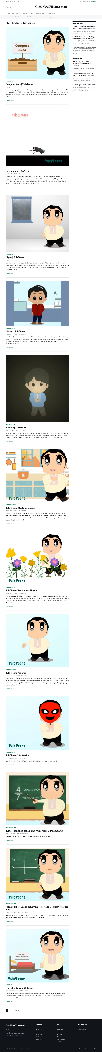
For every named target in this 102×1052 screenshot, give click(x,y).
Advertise (59, 1036)
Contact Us (60, 1041)
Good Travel (39, 1039)
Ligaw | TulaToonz (15, 257)
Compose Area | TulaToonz (19, 84)
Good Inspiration (11, 81)
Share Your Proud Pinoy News (65, 1032)
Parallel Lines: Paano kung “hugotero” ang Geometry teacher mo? (37, 908)
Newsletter (93, 1)
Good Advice (39, 1036)
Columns (24, 13)
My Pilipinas (60, 1029)
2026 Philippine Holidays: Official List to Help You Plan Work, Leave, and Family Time (83, 75)
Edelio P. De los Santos (20, 87)
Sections (15, 13)
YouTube (94, 1048)
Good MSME (51, 13)
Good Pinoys (39, 1034)
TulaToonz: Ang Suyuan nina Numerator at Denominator (34, 830)
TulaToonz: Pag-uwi (16, 672)
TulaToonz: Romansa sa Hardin (22, 590)
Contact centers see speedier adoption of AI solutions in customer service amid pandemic (84, 48)
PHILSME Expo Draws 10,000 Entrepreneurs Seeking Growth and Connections (82, 63)
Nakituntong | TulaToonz (18, 171)
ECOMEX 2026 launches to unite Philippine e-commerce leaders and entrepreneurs (33, 17)
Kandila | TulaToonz (16, 427)
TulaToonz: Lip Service (17, 755)
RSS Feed (80, 1032)
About (80, 1)
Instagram (89, 1048)
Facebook (81, 1048)
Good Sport (39, 1032)
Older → (16, 1010)
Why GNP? (60, 1034)
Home (8, 13)
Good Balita (39, 1027)
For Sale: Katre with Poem (19, 988)
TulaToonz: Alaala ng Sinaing (20, 507)
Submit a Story (86, 1)
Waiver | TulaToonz (15, 331)
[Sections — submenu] (19, 13)
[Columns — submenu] (29, 13)
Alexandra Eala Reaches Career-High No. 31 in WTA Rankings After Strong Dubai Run (84, 28)
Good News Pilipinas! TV (38, 13)
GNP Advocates (61, 1039)
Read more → (10, 100)
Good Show (9, 984)
